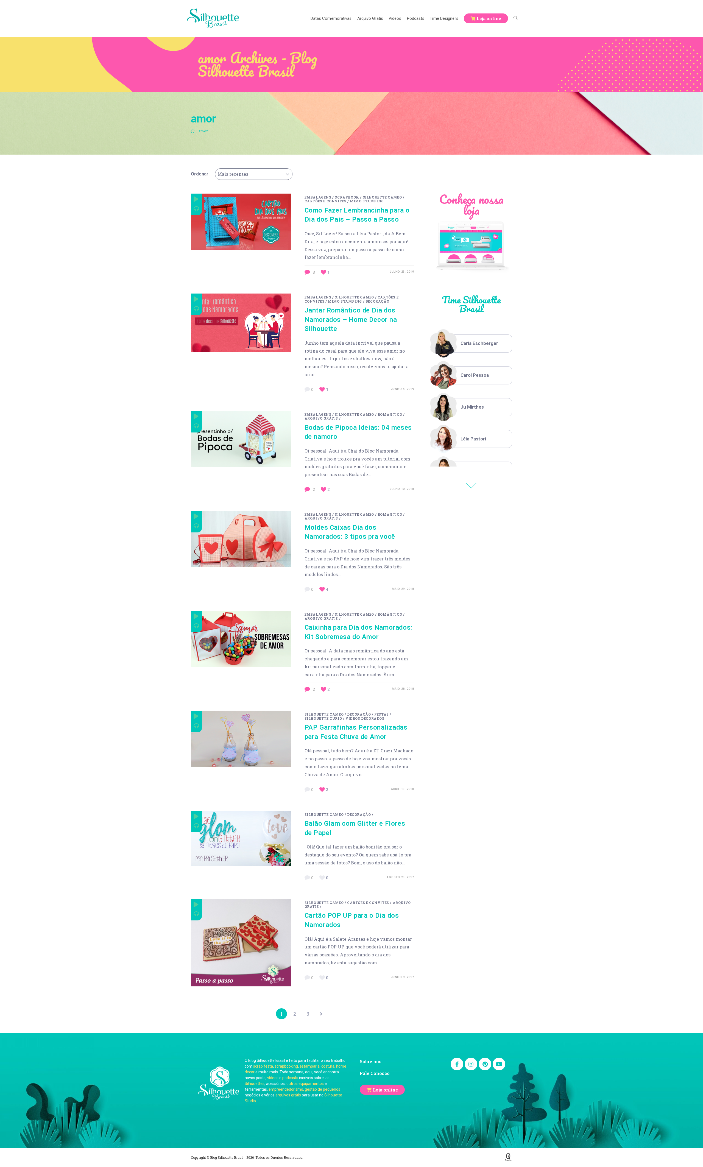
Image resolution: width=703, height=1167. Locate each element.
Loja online (385, 1090)
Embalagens (318, 197)
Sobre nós (370, 1061)
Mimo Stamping (367, 201)
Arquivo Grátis (321, 418)
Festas (381, 714)
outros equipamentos (305, 1083)
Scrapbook (347, 197)
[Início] (192, 131)
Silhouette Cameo (382, 197)
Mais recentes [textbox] (232, 174)
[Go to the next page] (321, 1013)
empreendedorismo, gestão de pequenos (304, 1089)
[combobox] (253, 174)
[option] (471, 343)
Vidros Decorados (364, 718)
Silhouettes (254, 1083)
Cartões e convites (326, 201)
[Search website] (515, 18)
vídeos (272, 1078)
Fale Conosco (375, 1073)
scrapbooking (286, 1066)
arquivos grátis (288, 1095)
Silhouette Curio (323, 718)
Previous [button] (471, 485)
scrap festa (263, 1066)
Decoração (377, 301)
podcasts (290, 1078)
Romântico (390, 414)
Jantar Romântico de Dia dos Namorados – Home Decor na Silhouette (351, 319)
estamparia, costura (317, 1066)
